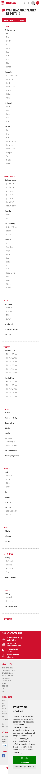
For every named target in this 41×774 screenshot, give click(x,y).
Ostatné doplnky (11, 451)
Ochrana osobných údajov (8, 670)
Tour (7, 276)
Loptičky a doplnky (11, 606)
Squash (7, 590)
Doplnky (7, 409)
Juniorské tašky (10, 202)
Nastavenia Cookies (6, 681)
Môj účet (4, 742)
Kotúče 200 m (9, 378)
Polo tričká (9, 475)
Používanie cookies (6, 678)
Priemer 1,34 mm (11, 372)
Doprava (4, 683)
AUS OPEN (9, 311)
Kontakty (4, 691)
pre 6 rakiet (9, 194)
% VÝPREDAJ (8, 619)
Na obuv (8, 234)
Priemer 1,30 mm (11, 369)
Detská (7, 541)
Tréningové (9, 324)
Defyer (8, 37)
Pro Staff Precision (11, 141)
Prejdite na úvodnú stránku (14, 20)
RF (7, 243)
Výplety (7, 347)
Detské (7, 127)
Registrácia (4, 739)
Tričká (8, 483)
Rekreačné (8, 72)
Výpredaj (4, 724)
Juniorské (8, 103)
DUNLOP (8, 319)
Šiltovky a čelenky (11, 511)
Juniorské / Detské (11, 329)
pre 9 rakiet (9, 191)
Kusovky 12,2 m (10, 351)
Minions (8, 90)
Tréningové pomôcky (12, 456)
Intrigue (8, 94)
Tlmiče (7, 413)
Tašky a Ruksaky (10, 176)
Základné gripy (10, 441)
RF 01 (7, 33)
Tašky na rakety (10, 180)
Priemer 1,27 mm (11, 361)
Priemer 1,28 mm (11, 365)
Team (8, 280)
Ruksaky (8, 211)
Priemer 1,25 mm (11, 358)
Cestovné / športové (12, 227)
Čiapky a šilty (9, 423)
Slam (7, 156)
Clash (7, 52)
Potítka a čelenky (11, 418)
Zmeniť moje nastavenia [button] (24, 767)
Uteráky (7, 428)
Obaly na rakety (10, 205)
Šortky (8, 486)
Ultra (7, 59)
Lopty (6, 301)
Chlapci (7, 497)
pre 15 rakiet (10, 183)
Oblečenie (7, 468)
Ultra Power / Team (12, 75)
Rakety (6, 26)
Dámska (8, 536)
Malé (7, 218)
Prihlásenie (5, 736)
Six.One (8, 67)
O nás (3, 689)
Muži (6, 472)
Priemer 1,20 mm (11, 354)
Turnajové (8, 304)
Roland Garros (10, 86)
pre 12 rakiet (10, 187)
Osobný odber (5, 686)
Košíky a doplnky (10, 577)
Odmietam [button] (25, 762)
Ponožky (7, 433)
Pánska (7, 531)
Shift (7, 44)
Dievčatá (8, 502)
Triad (7, 63)
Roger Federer (10, 145)
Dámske (8, 230)
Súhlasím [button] (24, 758)
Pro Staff (8, 41)
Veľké (8, 214)
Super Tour (9, 247)
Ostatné (8, 334)
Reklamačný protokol (7, 676)
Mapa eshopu (5, 727)
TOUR (8, 315)
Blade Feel (9, 79)
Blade (8, 48)
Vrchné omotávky (11, 445)
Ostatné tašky (10, 223)
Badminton (8, 554)
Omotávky (8, 438)
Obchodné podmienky (7, 668)
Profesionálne (10, 30)
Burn (7, 55)
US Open (9, 152)
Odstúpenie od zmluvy (7, 673)
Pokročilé (9, 564)
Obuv (6, 527)
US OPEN (9, 307)
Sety (7, 572)
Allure (8, 98)
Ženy (6, 492)
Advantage (9, 284)
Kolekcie (8, 240)
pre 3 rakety (9, 198)
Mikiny (8, 479)
